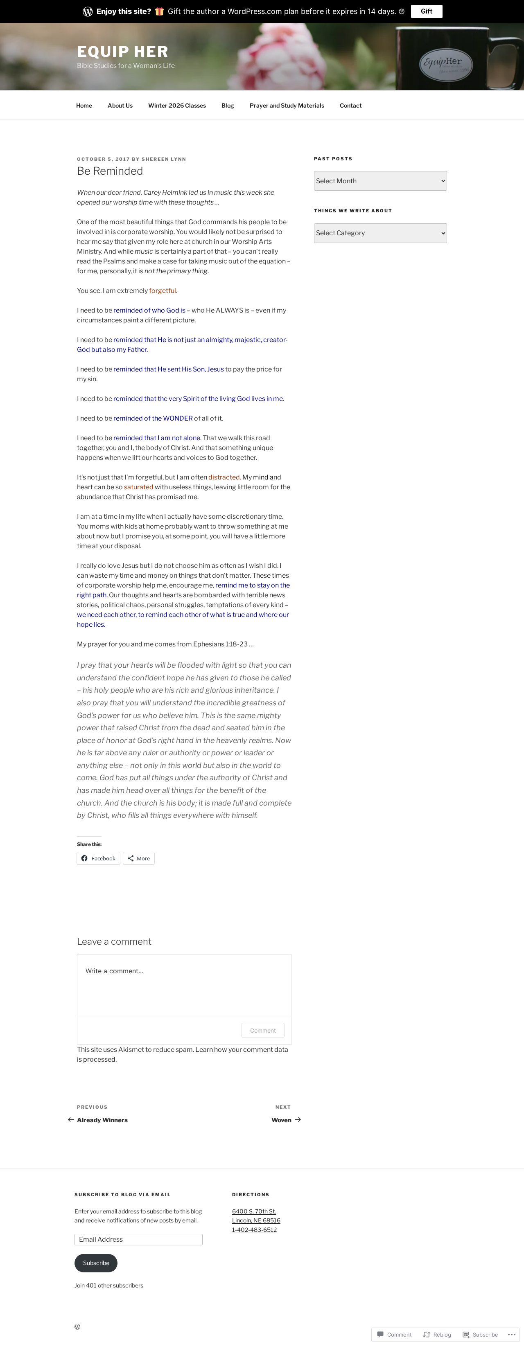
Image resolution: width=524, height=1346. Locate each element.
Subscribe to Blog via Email (123, 1194)
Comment (263, 1030)
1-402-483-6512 (254, 1229)
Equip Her (123, 52)
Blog (227, 105)
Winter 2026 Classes (177, 105)
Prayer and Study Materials (287, 105)
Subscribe (96, 1262)
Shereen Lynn (164, 159)
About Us (120, 105)
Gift (427, 11)
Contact (351, 105)
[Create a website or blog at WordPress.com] (77, 1326)
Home (84, 105)
